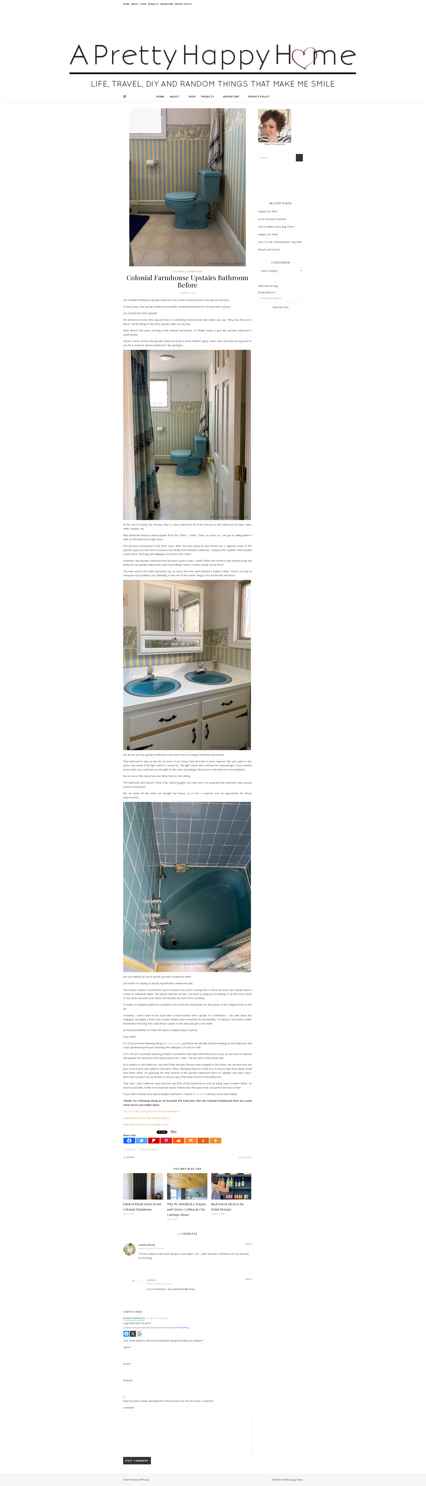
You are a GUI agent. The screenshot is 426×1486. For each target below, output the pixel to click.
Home (126, 4)
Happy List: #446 (268, 234)
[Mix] (191, 1141)
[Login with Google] (139, 1334)
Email (127, 1363)
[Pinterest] (166, 1141)
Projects (153, 4)
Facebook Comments (157, 1318)
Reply (248, 1243)
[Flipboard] (154, 1141)
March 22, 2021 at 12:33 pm (151, 1248)
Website (128, 1380)
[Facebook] (129, 1141)
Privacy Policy (183, 4)
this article (198, 1094)
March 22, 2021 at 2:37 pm (159, 1284)
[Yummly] (203, 1141)
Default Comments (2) (134, 1318)
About (135, 4)
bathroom (130, 1149)
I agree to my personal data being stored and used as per (157, 1327)
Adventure (166, 4)
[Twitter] (141, 1141)
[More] (215, 1141)
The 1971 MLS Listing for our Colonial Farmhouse (151, 1111)
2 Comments (245, 1157)
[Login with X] (133, 1334)
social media (173, 1043)
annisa (130, 1157)
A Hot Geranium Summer (272, 219)
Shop (143, 4)
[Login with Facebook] (126, 1334)
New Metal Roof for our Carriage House (146, 1124)
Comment (128, 1407)
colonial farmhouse (187, 271)
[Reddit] (178, 1141)
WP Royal (144, 1479)
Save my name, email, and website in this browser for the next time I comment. (168, 1401)
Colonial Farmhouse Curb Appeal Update (146, 1118)
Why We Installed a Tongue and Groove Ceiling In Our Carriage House (186, 1209)
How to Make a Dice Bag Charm (276, 226)
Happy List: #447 (268, 211)
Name (127, 1347)
